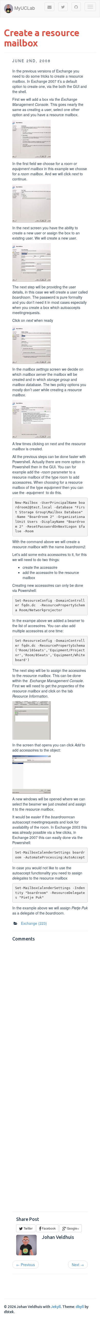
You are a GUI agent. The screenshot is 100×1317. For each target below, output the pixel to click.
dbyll (80, 1307)
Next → (78, 1264)
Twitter (28, 1228)
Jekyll (56, 1307)
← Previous (25, 1264)
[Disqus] (50, 1008)
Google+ (72, 1228)
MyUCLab (24, 7)
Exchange (34, 923)
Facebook (48, 1228)
